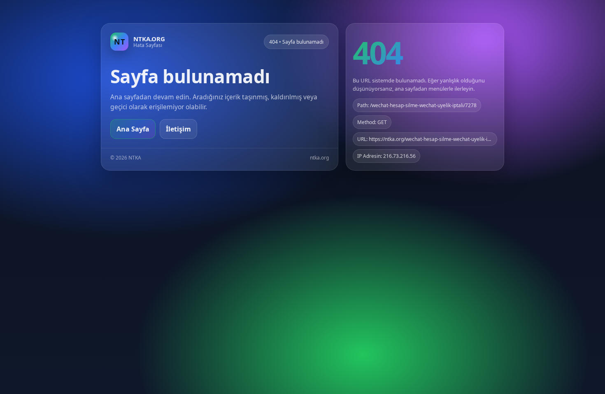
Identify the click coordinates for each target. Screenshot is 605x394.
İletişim (178, 129)
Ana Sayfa (132, 129)
